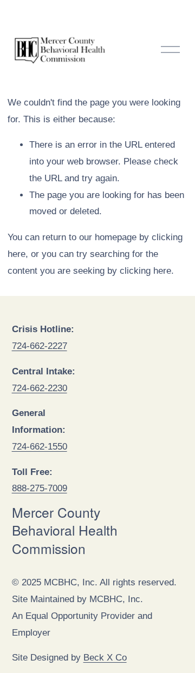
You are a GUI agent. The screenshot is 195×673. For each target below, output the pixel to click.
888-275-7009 (39, 488)
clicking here (145, 271)
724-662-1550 (39, 446)
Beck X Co (105, 657)
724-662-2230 (39, 388)
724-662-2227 (39, 346)
